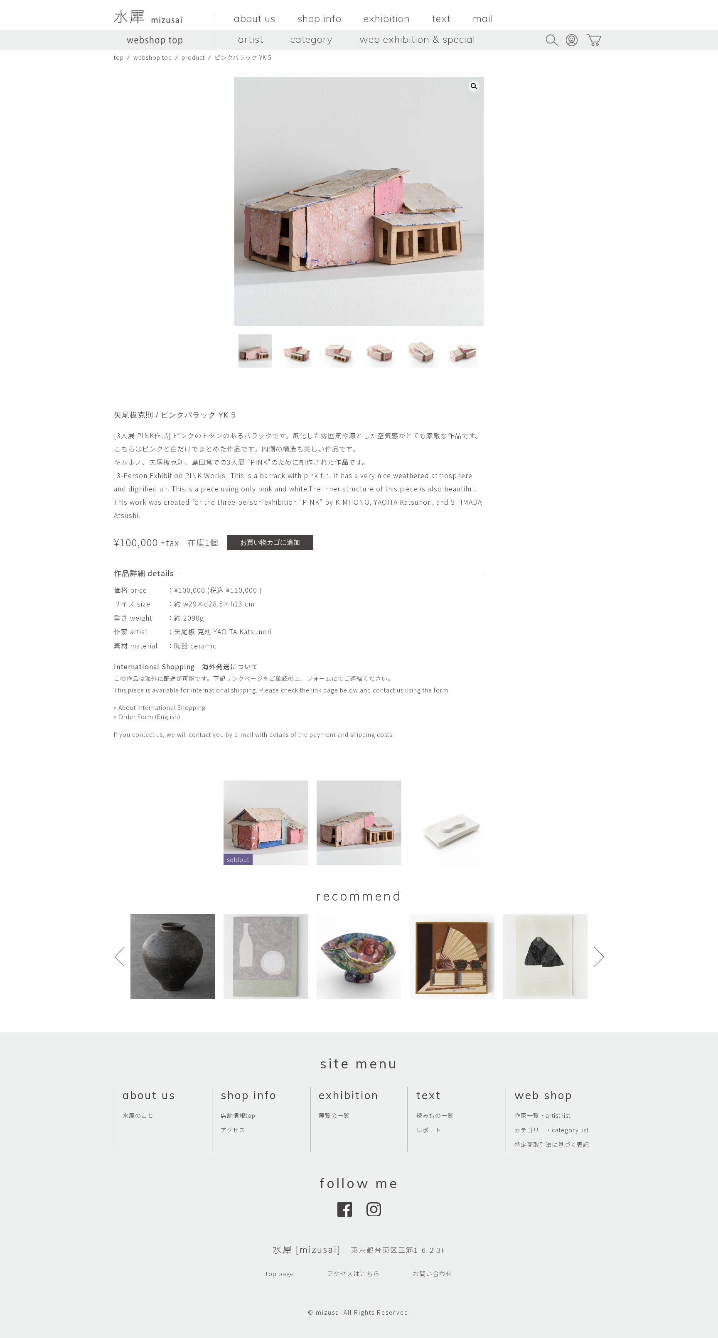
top (119, 57)
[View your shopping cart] (593, 40)
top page (280, 1273)
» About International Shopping (160, 707)
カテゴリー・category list (551, 1130)
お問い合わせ (432, 1273)
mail (483, 18)
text (441, 18)
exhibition (387, 18)
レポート (428, 1130)
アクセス (233, 1130)
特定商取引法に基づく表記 (551, 1144)
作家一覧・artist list (542, 1115)
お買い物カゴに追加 (270, 542)
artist (250, 39)
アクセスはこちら (353, 1273)
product (193, 57)
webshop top (152, 57)
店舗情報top (238, 1115)
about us (254, 18)
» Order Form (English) (147, 716)
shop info (320, 18)
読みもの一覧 (435, 1115)
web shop (543, 1095)
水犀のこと (138, 1115)
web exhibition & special (417, 39)
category (311, 39)
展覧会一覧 (334, 1115)
